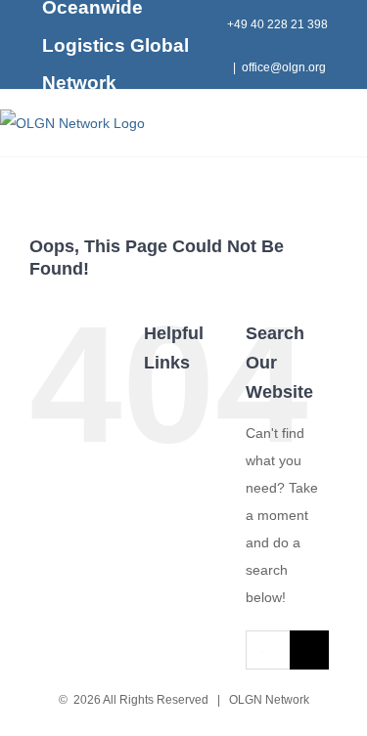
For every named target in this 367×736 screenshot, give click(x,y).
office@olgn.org (284, 67)
